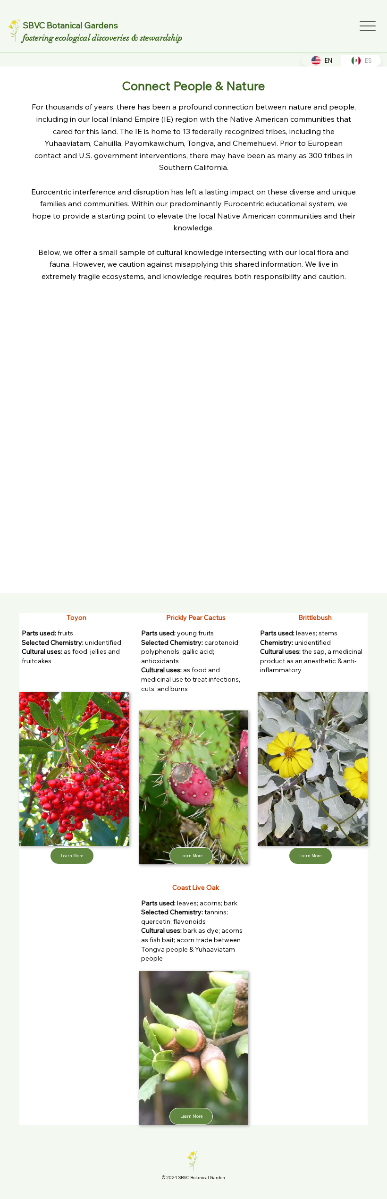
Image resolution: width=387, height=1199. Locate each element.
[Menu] (367, 26)
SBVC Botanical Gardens (70, 25)
